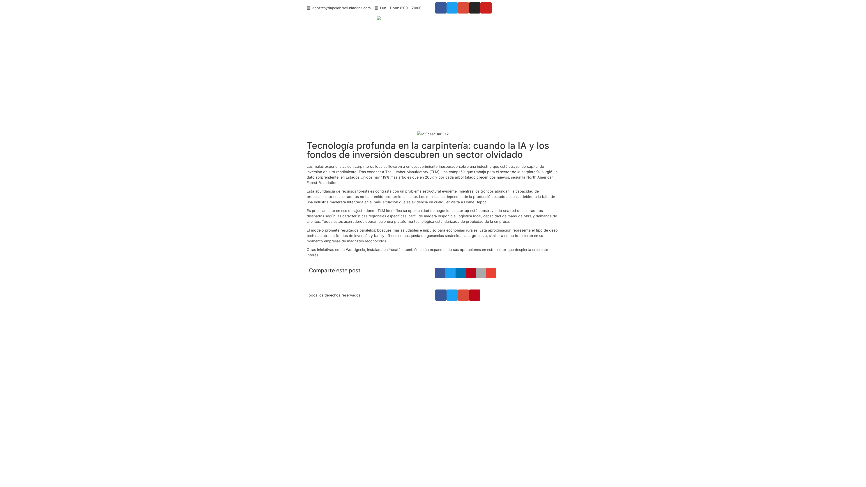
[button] (440, 273)
